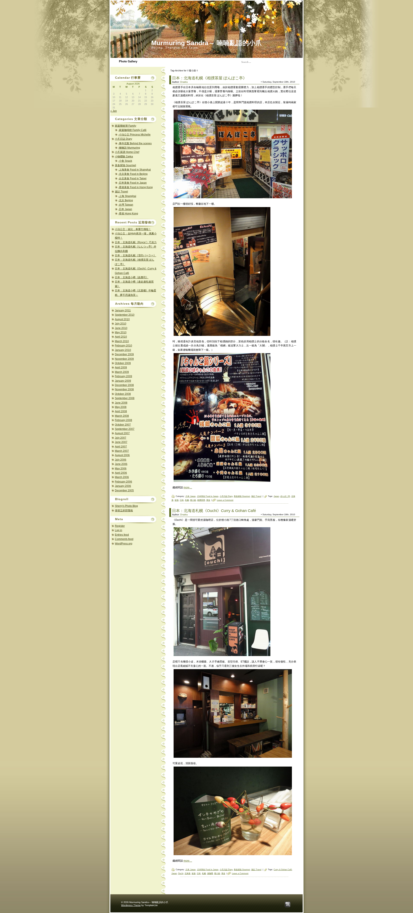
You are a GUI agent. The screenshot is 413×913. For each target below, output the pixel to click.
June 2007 (121, 442)
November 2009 (124, 358)
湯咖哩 (210, 873)
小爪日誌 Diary (123, 138)
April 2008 (121, 411)
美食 (208, 500)
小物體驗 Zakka (124, 156)
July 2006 (120, 459)
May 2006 (120, 468)
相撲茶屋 (201, 500)
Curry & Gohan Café (283, 869)
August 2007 (122, 433)
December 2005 (124, 490)
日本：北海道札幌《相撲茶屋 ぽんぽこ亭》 (209, 78)
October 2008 (123, 393)
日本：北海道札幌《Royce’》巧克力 (136, 242)
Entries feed (122, 534)
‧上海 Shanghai (127, 196)
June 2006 (121, 464)
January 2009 (123, 380)
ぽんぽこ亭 (285, 496)
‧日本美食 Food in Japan (132, 182)
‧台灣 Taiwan (125, 204)
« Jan (113, 110)
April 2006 (121, 472)
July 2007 (120, 437)
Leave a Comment (225, 500)
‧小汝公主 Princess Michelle (134, 134)
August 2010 (122, 319)
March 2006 (122, 477)
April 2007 (121, 446)
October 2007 (123, 424)
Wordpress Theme (131, 905)
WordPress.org (123, 543)
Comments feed (124, 539)
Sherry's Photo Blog (126, 505)
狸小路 (193, 500)
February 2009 (123, 376)
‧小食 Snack (125, 160)
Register (120, 525)
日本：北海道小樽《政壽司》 (131, 277)
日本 (182, 500)
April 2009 (121, 367)
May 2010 (120, 332)
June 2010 (121, 328)
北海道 (187, 873)
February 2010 (123, 345)
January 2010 (123, 350)
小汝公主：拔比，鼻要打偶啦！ (133, 229)
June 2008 (121, 402)
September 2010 (124, 314)
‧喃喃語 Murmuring (129, 147)
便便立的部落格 (124, 510)
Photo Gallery (128, 61)
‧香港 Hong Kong (128, 213)
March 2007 (122, 450)
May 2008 (120, 407)
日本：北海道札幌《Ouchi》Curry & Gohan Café (214, 511)
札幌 (187, 500)
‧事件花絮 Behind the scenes (135, 143)
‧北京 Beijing (125, 200)
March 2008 (122, 415)
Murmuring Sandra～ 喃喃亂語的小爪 (206, 42)
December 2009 (124, 354)
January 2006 (123, 485)
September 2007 (124, 428)
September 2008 (124, 398)
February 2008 (123, 420)
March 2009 (122, 372)
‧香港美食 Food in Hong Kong (135, 187)
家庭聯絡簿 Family (125, 125)
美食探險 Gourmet (125, 165)
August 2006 (122, 455)
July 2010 (120, 323)
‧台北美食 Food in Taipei (132, 178)
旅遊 (177, 500)
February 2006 (123, 481)
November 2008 (124, 389)
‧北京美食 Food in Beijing (133, 173)
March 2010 (122, 341)
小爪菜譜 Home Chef (127, 152)
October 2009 (123, 363)
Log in (118, 530)
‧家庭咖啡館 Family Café (132, 130)
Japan (276, 496)
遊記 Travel (121, 191)
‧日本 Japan (125, 209)
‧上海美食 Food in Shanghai (134, 169)
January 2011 (123, 310)
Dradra (184, 82)
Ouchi (180, 873)
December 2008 (124, 385)
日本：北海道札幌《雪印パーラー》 (135, 255)
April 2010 (121, 336)
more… (187, 487)
